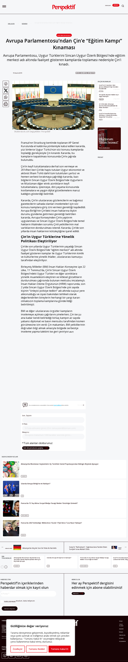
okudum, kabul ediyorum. (19, 601)
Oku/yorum (102, 129)
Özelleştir (17, 649)
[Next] (5, 566)
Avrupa (77, 73)
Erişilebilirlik (122, 641)
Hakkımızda (122, 635)
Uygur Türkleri (91, 73)
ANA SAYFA (11, 23)
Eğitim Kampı (83, 73)
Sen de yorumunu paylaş (33, 448)
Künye (121, 621)
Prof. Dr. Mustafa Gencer (104, 147)
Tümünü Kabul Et (59, 649)
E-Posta (24, 424)
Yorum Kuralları (121, 624)
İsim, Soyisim (27, 415)
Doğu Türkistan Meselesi (64, 35)
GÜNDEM (24, 23)
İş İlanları (121, 638)
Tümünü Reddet (37, 649)
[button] (4, 6)
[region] (40, 637)
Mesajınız (25, 432)
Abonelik (116, 5)
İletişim (121, 632)
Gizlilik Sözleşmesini (9, 601)
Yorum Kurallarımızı (57, 405)
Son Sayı (108, 5)
